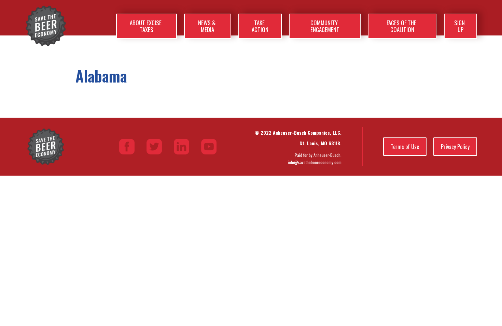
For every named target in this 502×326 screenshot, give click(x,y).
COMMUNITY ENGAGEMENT (324, 26)
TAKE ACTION (260, 26)
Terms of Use (405, 147)
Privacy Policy (455, 147)
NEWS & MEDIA (206, 26)
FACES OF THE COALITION (401, 26)
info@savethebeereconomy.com (314, 162)
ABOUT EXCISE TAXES (146, 26)
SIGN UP (459, 26)
